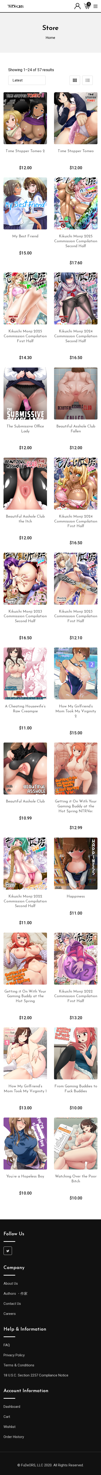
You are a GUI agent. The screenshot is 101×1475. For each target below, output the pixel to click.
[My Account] (77, 6)
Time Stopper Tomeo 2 (25, 151)
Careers (10, 1314)
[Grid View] (75, 80)
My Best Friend (25, 236)
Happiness (76, 896)
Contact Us (12, 1304)
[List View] (87, 80)
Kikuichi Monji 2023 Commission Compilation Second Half (25, 616)
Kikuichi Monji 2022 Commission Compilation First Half (75, 996)
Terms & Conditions (19, 1365)
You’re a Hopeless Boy (25, 1176)
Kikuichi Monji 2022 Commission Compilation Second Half (25, 901)
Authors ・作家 (15, 1293)
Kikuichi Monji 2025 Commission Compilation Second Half (75, 241)
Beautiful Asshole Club (25, 801)
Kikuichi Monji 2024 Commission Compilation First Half (75, 521)
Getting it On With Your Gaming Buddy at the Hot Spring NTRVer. (76, 806)
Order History (14, 1437)
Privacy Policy (14, 1355)
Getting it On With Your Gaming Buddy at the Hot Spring (25, 996)
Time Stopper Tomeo (76, 151)
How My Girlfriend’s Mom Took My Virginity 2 (75, 711)
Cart (7, 1417)
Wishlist (10, 1427)
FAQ (7, 1345)
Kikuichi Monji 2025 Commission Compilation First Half (25, 336)
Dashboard (12, 1407)
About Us (11, 1283)
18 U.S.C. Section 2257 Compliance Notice (36, 1375)
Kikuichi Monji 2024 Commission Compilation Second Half (75, 336)
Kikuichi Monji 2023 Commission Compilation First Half (75, 616)
